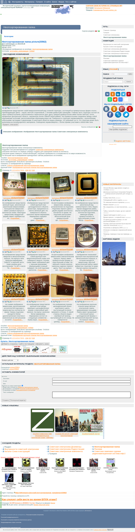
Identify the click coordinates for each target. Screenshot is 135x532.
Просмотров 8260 (16, 251)
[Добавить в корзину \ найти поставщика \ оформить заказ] (34, 349)
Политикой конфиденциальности (9, 517)
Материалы (29, 2)
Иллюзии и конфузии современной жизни (117, 230)
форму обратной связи (41, 505)
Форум (61, 2)
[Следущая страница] (100, 248)
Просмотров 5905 (16, 200)
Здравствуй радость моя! (114, 215)
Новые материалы (112, 184)
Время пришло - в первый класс (117, 217)
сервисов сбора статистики (100, 529)
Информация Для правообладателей (10, 527)
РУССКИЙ (114, 69)
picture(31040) (14, 299)
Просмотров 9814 (64, 200)
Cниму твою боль (112, 198)
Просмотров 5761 (40, 200)
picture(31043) (86, 299)
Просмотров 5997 (89, 200)
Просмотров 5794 (89, 251)
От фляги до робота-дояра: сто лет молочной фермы (115, 220)
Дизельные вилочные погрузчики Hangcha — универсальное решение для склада (118, 193)
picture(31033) (38, 198)
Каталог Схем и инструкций (112, 46)
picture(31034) (62, 198)
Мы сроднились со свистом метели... (117, 207)
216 (26, 170)
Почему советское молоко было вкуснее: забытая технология (117, 224)
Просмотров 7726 (40, 301)
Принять (109, 529)
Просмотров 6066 (64, 301)
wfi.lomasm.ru (88, 510)
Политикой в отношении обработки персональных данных (16, 520)
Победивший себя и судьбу (115, 200)
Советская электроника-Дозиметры (115, 49)
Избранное (106, 8)
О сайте (47, 2)
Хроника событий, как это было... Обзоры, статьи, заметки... (43, 469)
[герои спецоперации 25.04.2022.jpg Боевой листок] (91, 432)
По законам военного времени (116, 202)
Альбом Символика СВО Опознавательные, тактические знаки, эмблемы (42, 436)
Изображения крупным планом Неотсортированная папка (34, 167)
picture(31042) (62, 299)
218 (33, 170)
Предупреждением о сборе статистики (11, 522)
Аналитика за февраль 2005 (115, 227)
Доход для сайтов (112, 144)
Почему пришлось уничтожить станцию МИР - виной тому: (9, 485)
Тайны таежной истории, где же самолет (117, 211)
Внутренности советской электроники (116, 44)
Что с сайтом (70, 2)
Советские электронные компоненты (116, 53)
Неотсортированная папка (115, 56)
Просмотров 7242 (89, 301)
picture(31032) (14, 198)
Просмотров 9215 (64, 251)
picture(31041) (38, 299)
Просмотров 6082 (16, 301)
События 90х (43, 472)
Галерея (39, 2)
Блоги (54, 2)
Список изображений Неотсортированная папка (25, 165)
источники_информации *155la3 (22, 51)
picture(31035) (86, 198)
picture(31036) (14, 249)
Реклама (106, 58)
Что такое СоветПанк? (26, 486)
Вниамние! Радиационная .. (9, 471)
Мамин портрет (111, 204)
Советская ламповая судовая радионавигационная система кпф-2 (115, 61)
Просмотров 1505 (14, 107)
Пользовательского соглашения (25, 390)
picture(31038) (62, 249)
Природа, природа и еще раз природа (117, 234)
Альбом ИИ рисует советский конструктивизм (66, 435)
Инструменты (17, 2)
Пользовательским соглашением (34, 514)
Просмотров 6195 (40, 251)
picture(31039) (86, 249)
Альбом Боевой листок (91, 434)
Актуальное (98, 8)
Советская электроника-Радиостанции (116, 51)
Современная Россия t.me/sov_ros (105, 10)
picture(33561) (15, 367)
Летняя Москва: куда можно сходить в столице (116, 188)
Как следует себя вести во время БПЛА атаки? (29, 499)
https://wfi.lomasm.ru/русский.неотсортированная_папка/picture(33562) (41, 493)
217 (30, 170)
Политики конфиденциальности (29, 388)
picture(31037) (38, 249)
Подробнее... (16, 218)
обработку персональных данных (28, 387)
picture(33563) (14, 369)
